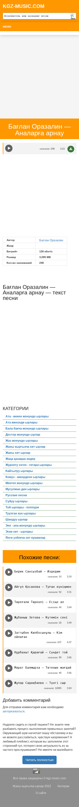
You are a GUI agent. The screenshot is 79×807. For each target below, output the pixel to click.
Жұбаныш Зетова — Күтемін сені (41, 617)
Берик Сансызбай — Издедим (37, 571)
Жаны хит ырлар (18, 452)
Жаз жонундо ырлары (22, 440)
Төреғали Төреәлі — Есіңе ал (39, 602)
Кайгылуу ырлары (19, 471)
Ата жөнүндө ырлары (21, 422)
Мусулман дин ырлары (23, 489)
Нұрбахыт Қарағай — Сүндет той (41, 652)
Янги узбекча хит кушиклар (25, 537)
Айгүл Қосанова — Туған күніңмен (42, 586)
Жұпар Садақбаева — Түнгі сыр (40, 683)
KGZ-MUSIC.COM (23, 6)
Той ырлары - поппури (22, 507)
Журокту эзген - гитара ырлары (29, 464)
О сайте (41, 793)
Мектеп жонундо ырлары (24, 483)
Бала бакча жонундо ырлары (27, 428)
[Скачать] (70, 149)
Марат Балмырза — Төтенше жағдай (42, 667)
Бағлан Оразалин (51, 240)
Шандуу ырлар (17, 519)
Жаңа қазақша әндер (20, 458)
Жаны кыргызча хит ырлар (25, 446)
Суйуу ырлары (17, 501)
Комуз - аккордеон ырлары (25, 477)
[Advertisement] (39, 74)
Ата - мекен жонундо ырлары (27, 416)
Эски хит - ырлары (19, 531)
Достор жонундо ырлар (23, 434)
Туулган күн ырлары (21, 513)
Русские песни (16, 495)
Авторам (63, 786)
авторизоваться (13, 711)
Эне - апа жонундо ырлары (25, 525)
